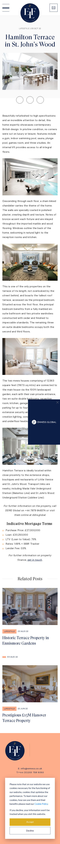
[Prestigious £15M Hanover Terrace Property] (30, 694)
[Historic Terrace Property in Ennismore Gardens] (30, 617)
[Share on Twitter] (30, 100)
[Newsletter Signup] (54, 8)
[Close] (56, 403)
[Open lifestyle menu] (5, 8)
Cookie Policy (41, 803)
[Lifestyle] (16, 750)
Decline (30, 830)
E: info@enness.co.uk (30, 769)
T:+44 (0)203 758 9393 (30, 773)
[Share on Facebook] (40, 100)
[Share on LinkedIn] (19, 100)
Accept (30, 821)
